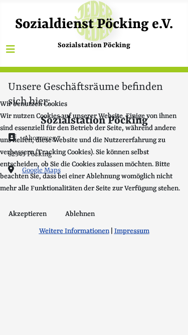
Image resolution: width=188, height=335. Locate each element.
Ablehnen (80, 214)
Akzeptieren (28, 214)
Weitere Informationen (74, 231)
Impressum (131, 231)
